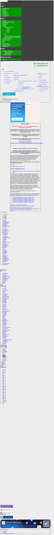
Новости (4, 300)
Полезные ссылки (5, 314)
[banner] (41, 67)
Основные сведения (5, 217)
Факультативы (5, 23)
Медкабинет (5, 351)
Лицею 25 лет (5, 13)
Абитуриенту (5, 24)
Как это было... (5, 9)
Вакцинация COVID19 (5, 324)
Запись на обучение (8, 53)
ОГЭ (5, 34)
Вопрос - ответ (5, 59)
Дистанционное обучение (7, 45)
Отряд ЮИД (4, 282)
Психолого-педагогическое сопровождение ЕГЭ (12, 36)
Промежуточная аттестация (9, 27)
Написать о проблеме (17, 119)
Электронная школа (6, 43)
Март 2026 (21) (4, 384)
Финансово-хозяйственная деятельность (5, 245)
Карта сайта (5, 531)
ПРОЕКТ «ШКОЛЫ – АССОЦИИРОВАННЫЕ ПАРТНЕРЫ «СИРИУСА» (7, 339)
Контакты (4, 532)
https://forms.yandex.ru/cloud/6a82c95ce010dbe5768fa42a (29, 143)
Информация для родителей (7, 51)
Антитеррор (5, 275)
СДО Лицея (4, 20)
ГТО (3, 361)
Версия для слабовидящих (8, 94)
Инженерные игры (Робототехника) (8, 22)
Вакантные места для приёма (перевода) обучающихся (5, 249)
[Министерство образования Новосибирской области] (6, 507)
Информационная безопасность (6, 278)
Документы (5, 224)
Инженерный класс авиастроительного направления (6, 330)
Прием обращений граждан (5, 57)
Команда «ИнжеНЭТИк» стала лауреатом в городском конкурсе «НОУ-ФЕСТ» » (24, 209)
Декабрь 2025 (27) (4, 393)
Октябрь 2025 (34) (4, 398)
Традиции (4, 11)
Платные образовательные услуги (6, 242)
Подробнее (12, 164)
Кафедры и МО (4, 349)
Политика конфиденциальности (9, 533)
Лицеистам (2, 18)
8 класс (8, 31)
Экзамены (4, 25)
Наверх (11, 210)
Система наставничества (6, 295)
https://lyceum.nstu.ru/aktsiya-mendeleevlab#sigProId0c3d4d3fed (22, 205)
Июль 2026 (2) (4, 373)
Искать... (2, 95)
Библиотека (5, 350)
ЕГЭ (5, 33)
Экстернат (8, 29)
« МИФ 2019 (27, 208)
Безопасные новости (5, 280)
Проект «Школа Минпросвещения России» (6, 333)
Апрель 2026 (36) (4, 381)
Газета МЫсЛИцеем (6, 14)
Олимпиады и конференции (7, 38)
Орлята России (4, 343)
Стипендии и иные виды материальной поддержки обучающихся (5, 255)
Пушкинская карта (6, 46)
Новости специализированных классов (24, 207)
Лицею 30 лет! (5, 16)
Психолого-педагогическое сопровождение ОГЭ (12, 37)
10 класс (8, 28)
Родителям (2, 48)
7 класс (8, 32)
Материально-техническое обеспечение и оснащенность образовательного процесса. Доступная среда (6, 236)
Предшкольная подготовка (9, 52)
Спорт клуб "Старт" (4, 353)
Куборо (4, 305)
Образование (5, 225)
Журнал (4, 41)
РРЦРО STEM (4, 316)
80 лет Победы (4, 318)
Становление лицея (6, 8)
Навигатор (5, 319)
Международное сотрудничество (6, 259)
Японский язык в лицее (4, 307)
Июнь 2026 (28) (4, 376)
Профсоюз (5, 301)
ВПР (3, 42)
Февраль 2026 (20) (4, 387)
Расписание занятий (6, 39)
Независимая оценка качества (5, 321)
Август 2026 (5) (4, 370)
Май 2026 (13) (3, 378)
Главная (2, 3)
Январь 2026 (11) (4, 390)
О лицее (2, 6)
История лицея (5, 12)
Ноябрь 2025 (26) (4, 396)
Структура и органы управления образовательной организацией (6, 221)
